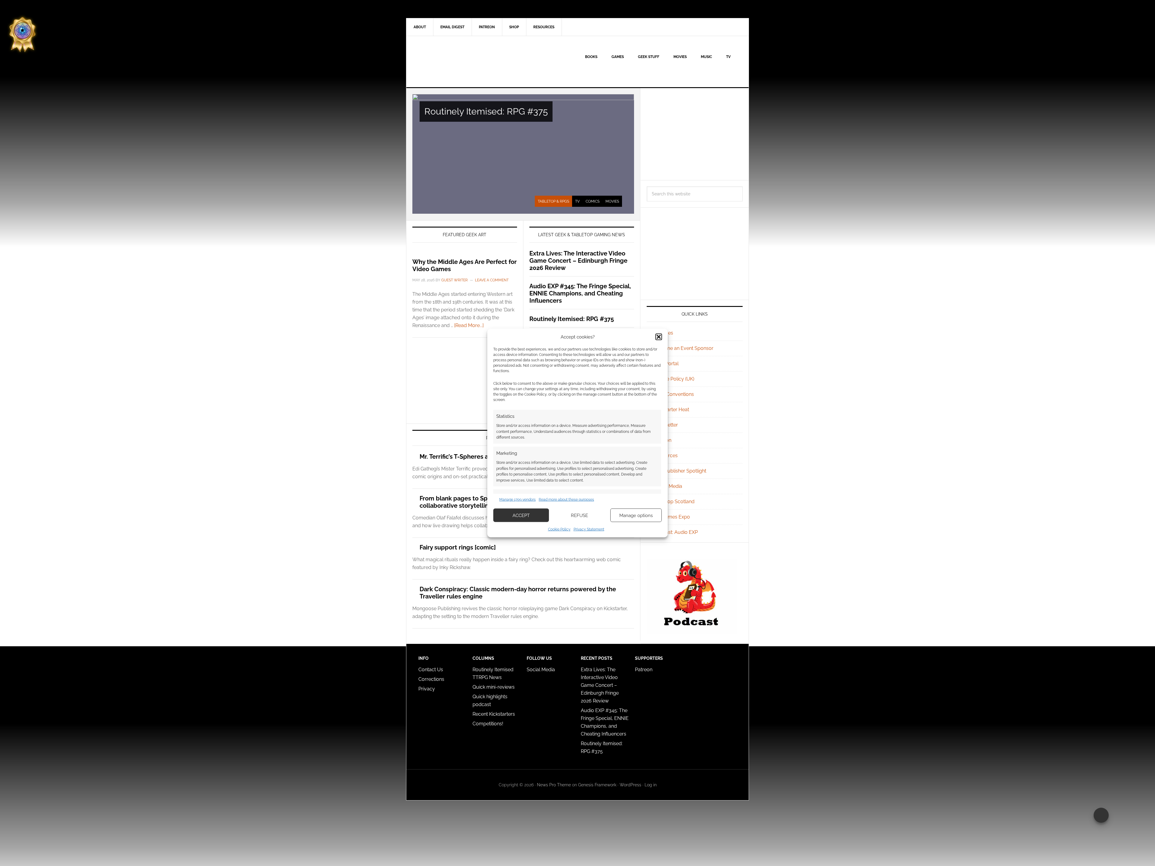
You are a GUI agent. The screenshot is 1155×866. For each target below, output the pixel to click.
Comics (592, 201)
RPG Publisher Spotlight (680, 471)
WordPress (630, 784)
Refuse (579, 515)
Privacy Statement (589, 529)
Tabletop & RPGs (553, 201)
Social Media (668, 486)
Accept (521, 515)
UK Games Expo (672, 517)
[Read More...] (469, 325)
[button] (659, 337)
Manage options (636, 515)
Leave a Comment (492, 280)
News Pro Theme (554, 784)
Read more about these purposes (566, 499)
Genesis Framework (597, 784)
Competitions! (488, 724)
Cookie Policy (559, 529)
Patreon (643, 669)
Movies (612, 201)
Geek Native (457, 61)
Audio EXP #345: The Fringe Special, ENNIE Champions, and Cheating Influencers (580, 293)
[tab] (553, 201)
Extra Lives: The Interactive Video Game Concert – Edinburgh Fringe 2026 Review (578, 260)
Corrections (431, 679)
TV (577, 201)
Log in (651, 784)
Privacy (426, 689)
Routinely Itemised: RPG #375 (486, 111)
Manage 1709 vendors (517, 499)
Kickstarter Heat (671, 409)
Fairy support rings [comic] (458, 547)
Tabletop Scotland (674, 501)
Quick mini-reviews (494, 687)
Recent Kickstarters (494, 714)
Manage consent (1101, 815)
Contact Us (430, 669)
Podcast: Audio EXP (676, 532)
